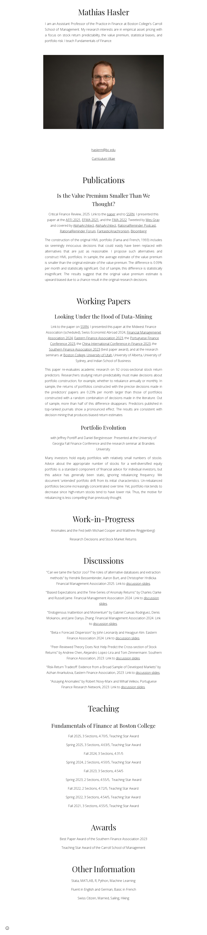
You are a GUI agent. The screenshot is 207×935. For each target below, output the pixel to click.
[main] (103, 25)
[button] (7, 928)
